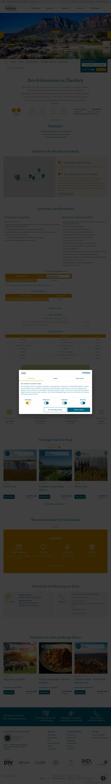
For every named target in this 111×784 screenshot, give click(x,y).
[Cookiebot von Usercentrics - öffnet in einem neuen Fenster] (83, 373)
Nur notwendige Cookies (55, 409)
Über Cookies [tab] (80, 378)
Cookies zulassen (79, 409)
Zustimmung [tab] (31, 378)
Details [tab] (56, 378)
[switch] (46, 403)
